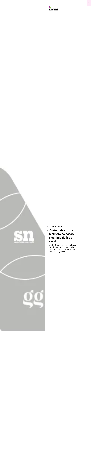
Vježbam (47, 228)
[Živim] (63, 8)
